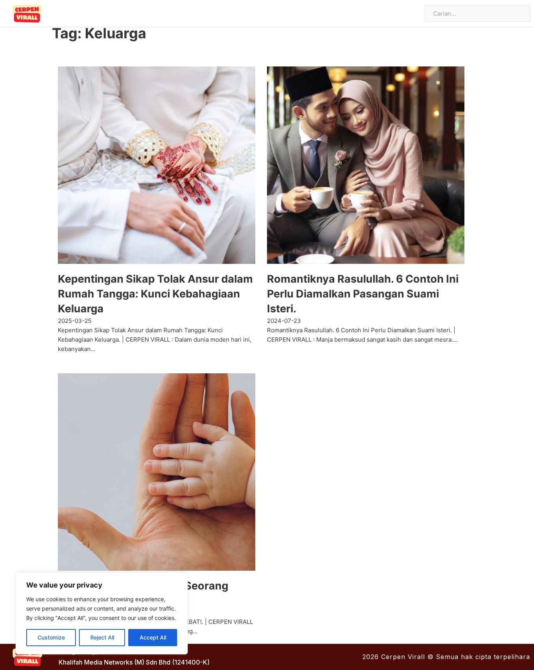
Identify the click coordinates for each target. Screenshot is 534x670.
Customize (51, 637)
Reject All (102, 637)
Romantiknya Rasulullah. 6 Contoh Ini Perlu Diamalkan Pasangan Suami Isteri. (363, 293)
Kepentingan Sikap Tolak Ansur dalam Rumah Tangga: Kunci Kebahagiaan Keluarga (155, 293)
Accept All (153, 637)
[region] (102, 613)
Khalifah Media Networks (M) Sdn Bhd (114, 662)
